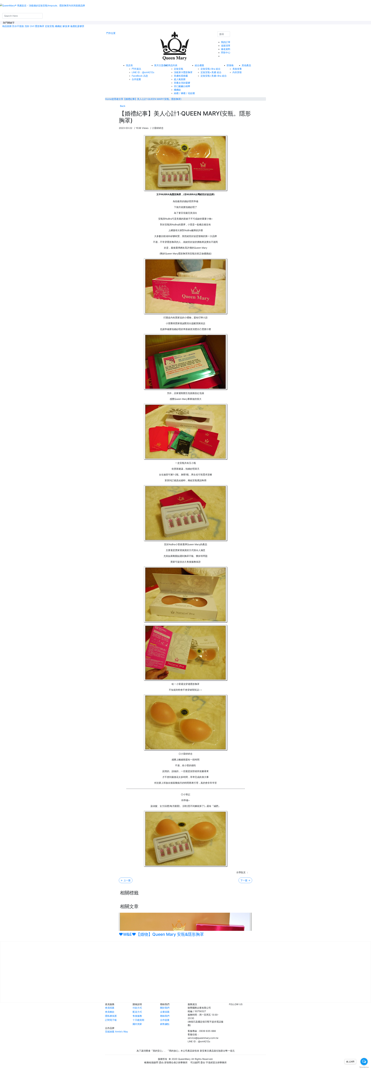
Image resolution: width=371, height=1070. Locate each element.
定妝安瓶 (49, 26)
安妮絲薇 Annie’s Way (116, 1031)
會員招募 (109, 1007)
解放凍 (66, 26)
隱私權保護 (111, 1015)
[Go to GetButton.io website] (364, 1067)
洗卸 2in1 (29, 26)
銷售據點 (164, 1024)
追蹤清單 (225, 45)
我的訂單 (225, 42)
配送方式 (137, 1011)
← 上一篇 (126, 880)
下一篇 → (245, 880)
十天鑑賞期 (138, 1019)
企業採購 (164, 1011)
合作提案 (164, 1019)
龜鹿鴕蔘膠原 (77, 26)
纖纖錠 (58, 26)
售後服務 (137, 1015)
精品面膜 (7, 26)
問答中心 (225, 52)
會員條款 (109, 1011)
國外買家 (137, 1024)
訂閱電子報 (111, 1019)
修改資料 (225, 49)
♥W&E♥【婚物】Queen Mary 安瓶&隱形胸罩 (161, 934)
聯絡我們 (164, 1015)
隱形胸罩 (39, 26)
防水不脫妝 (18, 26)
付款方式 (137, 1007)
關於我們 (164, 1007)
